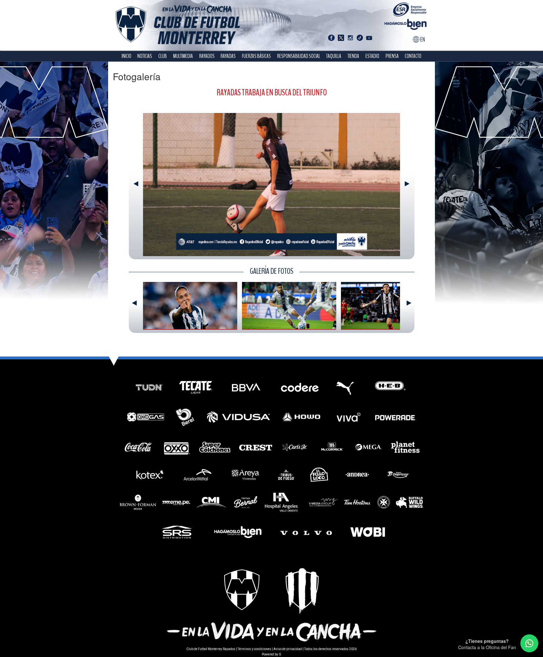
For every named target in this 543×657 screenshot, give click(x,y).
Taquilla (333, 56)
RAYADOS (207, 56)
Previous (136, 183)
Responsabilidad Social (298, 56)
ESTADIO (372, 56)
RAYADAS (228, 56)
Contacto (413, 56)
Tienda (353, 56)
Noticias (144, 56)
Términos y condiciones (254, 649)
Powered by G (271, 654)
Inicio (126, 56)
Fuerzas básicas (256, 56)
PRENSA (392, 56)
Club (162, 56)
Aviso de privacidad (287, 649)
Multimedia (183, 56)
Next (407, 183)
